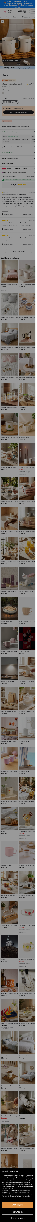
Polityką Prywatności (23, 1196)
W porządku (17, 1205)
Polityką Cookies (7, 1196)
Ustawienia (18, 1212)
